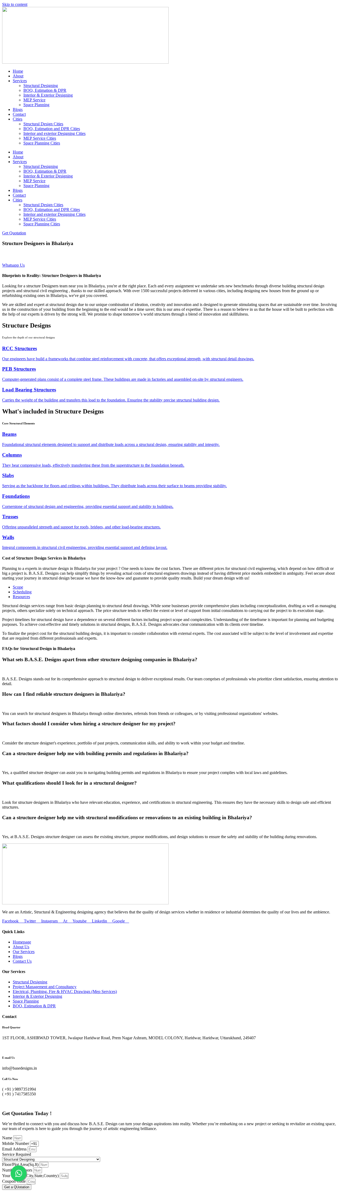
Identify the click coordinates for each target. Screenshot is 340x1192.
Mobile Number (16, 1143)
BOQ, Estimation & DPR (44, 90)
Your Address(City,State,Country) (31, 1175)
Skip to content (14, 4)
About (18, 76)
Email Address (15, 1149)
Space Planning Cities (41, 143)
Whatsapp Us (13, 265)
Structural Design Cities (43, 124)
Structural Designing (40, 85)
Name (7, 1138)
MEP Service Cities (39, 138)
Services (20, 80)
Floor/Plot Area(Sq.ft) (21, 1164)
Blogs (18, 109)
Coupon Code (14, 1181)
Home (18, 71)
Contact (19, 114)
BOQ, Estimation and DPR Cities (51, 128)
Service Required (16, 1154)
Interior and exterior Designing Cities (54, 133)
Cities (17, 119)
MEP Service (34, 100)
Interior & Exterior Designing (48, 95)
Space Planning (36, 104)
